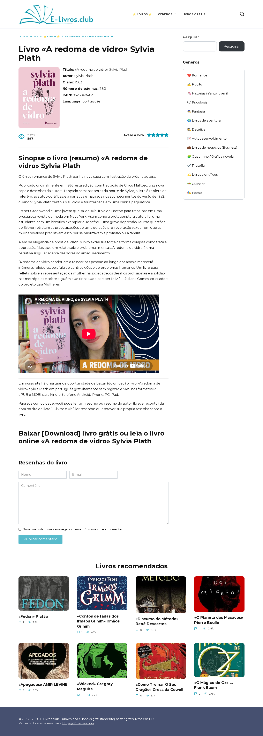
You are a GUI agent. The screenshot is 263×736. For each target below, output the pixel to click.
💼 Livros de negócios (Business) (212, 147)
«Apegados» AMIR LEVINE (42, 684)
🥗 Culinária (196, 184)
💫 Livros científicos (202, 174)
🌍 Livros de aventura (204, 120)
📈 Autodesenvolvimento (207, 138)
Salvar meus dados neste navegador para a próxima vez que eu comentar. (73, 529)
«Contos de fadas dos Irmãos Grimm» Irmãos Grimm (98, 621)
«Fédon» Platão (33, 616)
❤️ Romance (197, 75)
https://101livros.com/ (78, 723)
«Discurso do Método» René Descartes (157, 621)
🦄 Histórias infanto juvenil (207, 93)
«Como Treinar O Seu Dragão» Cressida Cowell (159, 687)
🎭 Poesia (194, 193)
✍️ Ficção (194, 84)
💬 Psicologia (197, 102)
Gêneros (165, 14)
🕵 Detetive (196, 129)
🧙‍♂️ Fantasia (196, 111)
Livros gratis (193, 14)
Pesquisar (191, 37)
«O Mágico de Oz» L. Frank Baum (213, 685)
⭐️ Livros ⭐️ (142, 14)
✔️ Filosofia (196, 165)
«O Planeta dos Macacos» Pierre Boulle (218, 620)
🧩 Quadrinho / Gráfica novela (210, 156)
